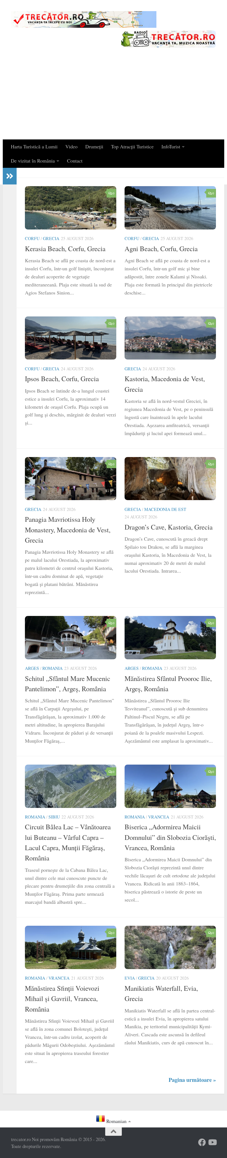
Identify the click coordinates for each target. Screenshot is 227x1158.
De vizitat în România (33, 160)
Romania (52, 668)
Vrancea (158, 817)
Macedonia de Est (165, 509)
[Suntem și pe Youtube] (212, 1142)
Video (71, 146)
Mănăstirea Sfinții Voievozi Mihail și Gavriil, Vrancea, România (62, 999)
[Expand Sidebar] (10, 176)
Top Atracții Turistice (132, 146)
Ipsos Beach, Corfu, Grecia (62, 378)
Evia (130, 978)
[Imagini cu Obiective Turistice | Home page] (83, 19)
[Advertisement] (113, 98)
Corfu (32, 238)
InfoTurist (170, 146)
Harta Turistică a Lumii (34, 146)
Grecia (51, 238)
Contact (74, 160)
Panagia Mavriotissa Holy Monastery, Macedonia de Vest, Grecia (67, 530)
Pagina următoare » (192, 1079)
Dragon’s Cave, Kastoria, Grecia (169, 526)
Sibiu (54, 817)
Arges (32, 668)
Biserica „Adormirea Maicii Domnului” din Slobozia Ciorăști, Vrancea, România (170, 837)
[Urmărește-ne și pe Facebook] (202, 1142)
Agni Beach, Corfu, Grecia (161, 248)
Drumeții (94, 146)
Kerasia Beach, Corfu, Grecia (65, 248)
